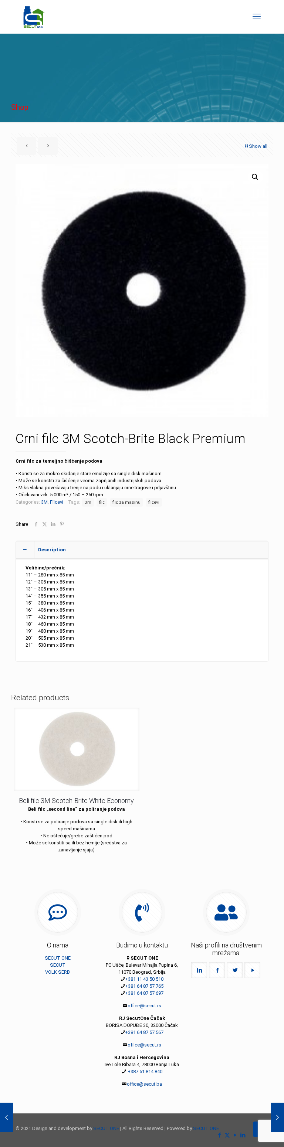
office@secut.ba (144, 1084)
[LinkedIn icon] (243, 1135)
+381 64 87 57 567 (144, 1032)
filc (102, 502)
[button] (255, 177)
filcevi (153, 502)
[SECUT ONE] (34, 16)
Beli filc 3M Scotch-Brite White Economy (76, 800)
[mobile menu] (256, 16)
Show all (258, 146)
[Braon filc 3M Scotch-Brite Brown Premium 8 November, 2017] (6, 1117)
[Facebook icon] (219, 1135)
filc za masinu (126, 502)
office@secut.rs (144, 1005)
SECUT (57, 965)
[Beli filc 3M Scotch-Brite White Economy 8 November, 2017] (277, 1117)
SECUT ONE (58, 958)
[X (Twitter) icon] (227, 1135)
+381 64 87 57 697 (144, 993)
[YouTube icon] (235, 1135)
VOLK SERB (57, 972)
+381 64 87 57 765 (144, 986)
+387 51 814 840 (144, 1071)
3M (44, 502)
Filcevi (56, 502)
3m (88, 502)
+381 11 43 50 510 (144, 979)
